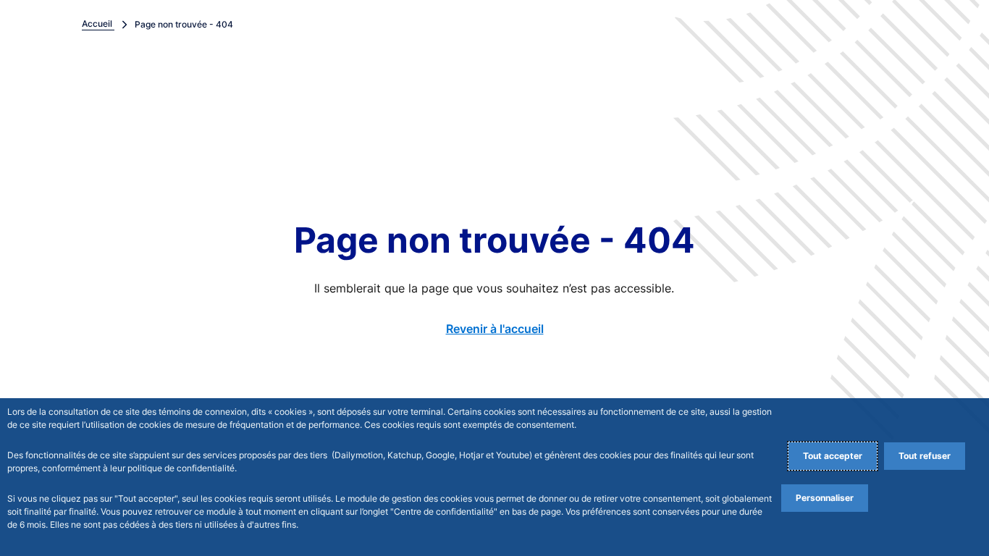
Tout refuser (924, 455)
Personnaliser (825, 497)
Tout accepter (832, 455)
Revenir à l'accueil (495, 328)
